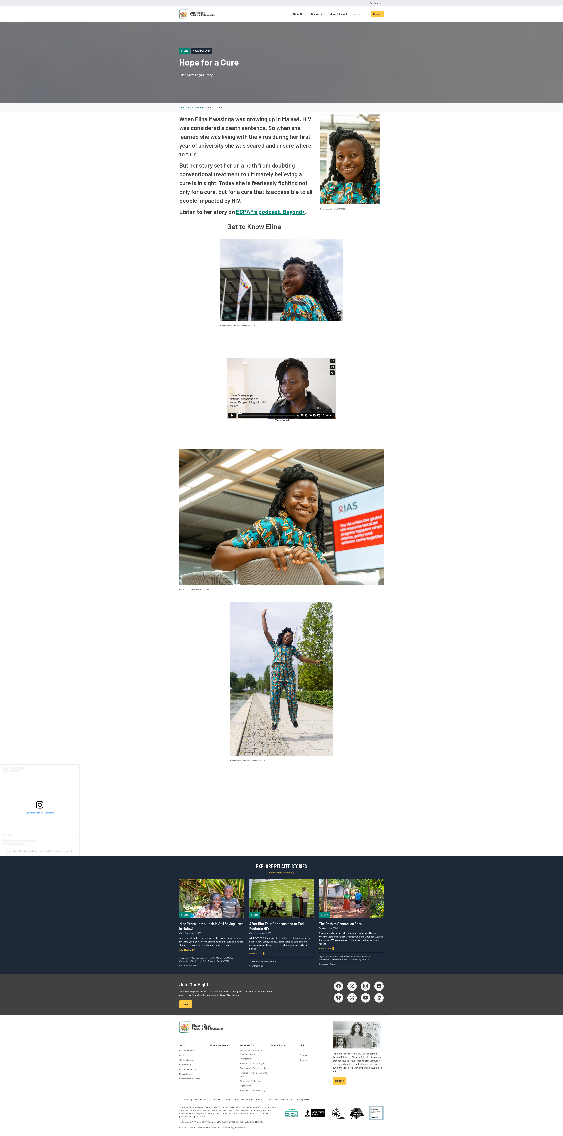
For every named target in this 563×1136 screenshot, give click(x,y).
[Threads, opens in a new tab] (352, 998)
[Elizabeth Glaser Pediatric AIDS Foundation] (201, 1027)
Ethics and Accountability (280, 1099)
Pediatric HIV (246, 1058)
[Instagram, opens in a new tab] (365, 986)
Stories (200, 107)
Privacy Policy (303, 1099)
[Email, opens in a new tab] (379, 986)
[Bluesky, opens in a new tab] (338, 998)
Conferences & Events (189, 1078)
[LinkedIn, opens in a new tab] (379, 998)
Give (302, 1050)
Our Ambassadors (187, 1069)
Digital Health (246, 1085)
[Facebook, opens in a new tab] (338, 986)
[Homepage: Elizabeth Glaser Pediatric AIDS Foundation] (189, 14)
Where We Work (219, 1045)
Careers (303, 1060)
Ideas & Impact (187, 107)
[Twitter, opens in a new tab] (352, 986)
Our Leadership (186, 1060)
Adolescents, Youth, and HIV (253, 1068)
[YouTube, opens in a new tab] (365, 998)
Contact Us (216, 1099)
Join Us (304, 1045)
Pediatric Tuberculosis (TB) (252, 1063)
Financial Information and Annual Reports (245, 1099)
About (182, 1045)
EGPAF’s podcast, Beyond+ (270, 211)
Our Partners (185, 1064)
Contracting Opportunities (194, 1099)
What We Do (247, 1045)
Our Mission (184, 1055)
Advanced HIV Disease (250, 1081)
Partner (303, 1055)
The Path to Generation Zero (340, 924)
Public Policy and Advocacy (252, 1090)
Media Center (185, 1074)
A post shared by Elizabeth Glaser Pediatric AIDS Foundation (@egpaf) (40, 851)
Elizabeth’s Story (187, 1050)
